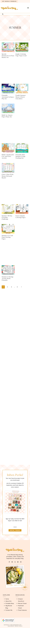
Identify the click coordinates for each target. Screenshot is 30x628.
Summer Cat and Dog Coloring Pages (7, 237)
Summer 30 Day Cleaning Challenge (7, 217)
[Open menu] (28, 8)
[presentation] (8, 47)
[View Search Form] (3, 14)
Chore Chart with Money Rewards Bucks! (7, 176)
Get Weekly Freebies (9, 1)
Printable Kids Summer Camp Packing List (20, 156)
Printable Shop (9, 603)
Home (7, 599)
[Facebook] (9, 562)
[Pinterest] (18, 562)
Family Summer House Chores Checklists (21, 97)
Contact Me (8, 610)
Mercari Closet (22, 603)
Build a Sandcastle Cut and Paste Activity (8, 156)
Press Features (22, 610)
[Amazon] (15, 562)
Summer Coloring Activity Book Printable (7, 278)
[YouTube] (21, 562)
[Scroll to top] (26, 625)
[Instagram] (12, 562)
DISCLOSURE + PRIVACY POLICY (15, 626)
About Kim (8, 601)
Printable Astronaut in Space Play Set (8, 97)
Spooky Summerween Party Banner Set (8, 55)
